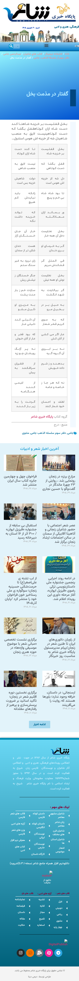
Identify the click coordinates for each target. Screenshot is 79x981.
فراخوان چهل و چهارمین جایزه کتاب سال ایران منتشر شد (20, 481)
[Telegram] (58, 953)
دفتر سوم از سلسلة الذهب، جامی (51, 58)
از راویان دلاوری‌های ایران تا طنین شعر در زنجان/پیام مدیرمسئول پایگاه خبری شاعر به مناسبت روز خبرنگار (59, 648)
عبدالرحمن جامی (12, 54)
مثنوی (25, 433)
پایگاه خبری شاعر (42, 416)
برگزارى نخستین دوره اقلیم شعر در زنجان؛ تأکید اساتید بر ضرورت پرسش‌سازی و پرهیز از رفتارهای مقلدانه (21, 701)
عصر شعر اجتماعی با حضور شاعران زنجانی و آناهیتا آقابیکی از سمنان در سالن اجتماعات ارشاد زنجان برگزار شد (58, 534)
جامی (70, 433)
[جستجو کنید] (11, 46)
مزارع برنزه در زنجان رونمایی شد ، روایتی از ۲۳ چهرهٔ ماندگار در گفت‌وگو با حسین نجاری (58, 483)
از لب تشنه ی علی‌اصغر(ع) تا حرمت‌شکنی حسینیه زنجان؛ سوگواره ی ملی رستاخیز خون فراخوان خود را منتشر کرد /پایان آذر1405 (21, 591)
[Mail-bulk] (39, 953)
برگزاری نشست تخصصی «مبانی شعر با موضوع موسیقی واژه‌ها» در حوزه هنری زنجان (20, 646)
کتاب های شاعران (32, 54)
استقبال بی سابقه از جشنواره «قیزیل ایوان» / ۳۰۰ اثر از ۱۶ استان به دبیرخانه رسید (21, 532)
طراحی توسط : (39, 977)
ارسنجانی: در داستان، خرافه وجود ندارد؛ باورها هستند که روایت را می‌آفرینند (59, 699)
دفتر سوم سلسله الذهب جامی (48, 433)
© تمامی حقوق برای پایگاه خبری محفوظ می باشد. (39, 970)
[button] (46, 45)
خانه (67, 54)
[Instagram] (21, 953)
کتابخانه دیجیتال (53, 54)
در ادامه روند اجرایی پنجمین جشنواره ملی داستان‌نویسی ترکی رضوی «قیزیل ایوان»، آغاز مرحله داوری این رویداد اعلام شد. (60, 589)
